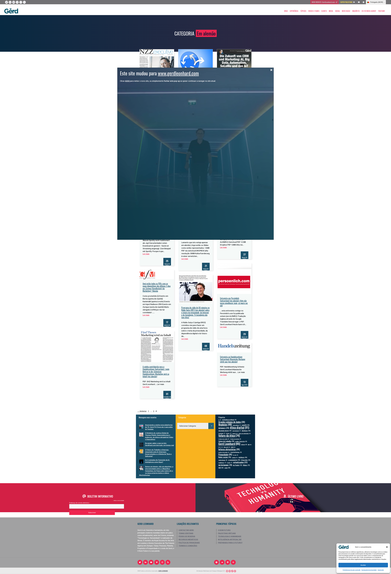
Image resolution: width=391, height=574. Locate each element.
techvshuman (222, 460)
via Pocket (237, 465)
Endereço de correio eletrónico (79, 503)
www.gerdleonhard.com (178, 73)
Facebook (221, 433)
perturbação (236, 431)
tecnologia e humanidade (229, 536)
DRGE (286, 11)
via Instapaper (225, 465)
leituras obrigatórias (229, 449)
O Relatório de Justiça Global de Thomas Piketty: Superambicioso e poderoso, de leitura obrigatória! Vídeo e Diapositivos (159, 436)
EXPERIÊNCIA (294, 11)
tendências (222, 462)
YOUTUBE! (381, 11)
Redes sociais (224, 457)
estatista (235, 457)
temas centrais (186, 533)
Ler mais (223, 247)
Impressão (381, 570)
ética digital (239, 427)
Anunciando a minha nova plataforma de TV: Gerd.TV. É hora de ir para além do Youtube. (159, 427)
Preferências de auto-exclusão (351, 570)
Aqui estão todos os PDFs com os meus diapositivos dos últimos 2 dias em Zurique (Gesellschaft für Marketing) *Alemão (157, 287)
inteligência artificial (229, 420)
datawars (223, 428)
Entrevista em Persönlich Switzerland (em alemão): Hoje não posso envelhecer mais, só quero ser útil (234, 302)
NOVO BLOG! (346, 11)
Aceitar (363, 565)
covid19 (245, 425)
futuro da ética (229, 435)
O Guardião (245, 460)
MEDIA (331, 11)
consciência (237, 425)
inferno (244, 444)
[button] (387, 547)
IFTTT (220, 447)
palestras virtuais (227, 533)
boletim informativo (224, 452)
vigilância (242, 457)
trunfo (229, 462)
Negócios (225, 424)
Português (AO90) (376, 2)
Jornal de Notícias (236, 452)
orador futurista (241, 441)
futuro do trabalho (226, 441)
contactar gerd (186, 530)
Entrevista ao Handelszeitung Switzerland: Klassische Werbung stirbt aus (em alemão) (232, 359)
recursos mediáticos (188, 539)
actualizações (240, 462)
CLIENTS (324, 11)
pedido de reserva (187, 536)
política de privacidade (189, 543)
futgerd (235, 433)
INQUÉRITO (356, 11)
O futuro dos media (223, 439)
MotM (233, 447)
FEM (221, 468)
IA (219, 420)
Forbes (228, 433)
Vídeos (246, 465)
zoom (227, 468)
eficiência (246, 430)
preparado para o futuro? (230, 543)
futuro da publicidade (245, 433)
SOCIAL (337, 11)
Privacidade (225, 454)
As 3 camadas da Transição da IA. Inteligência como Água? (157, 461)
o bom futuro (224, 530)
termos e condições (188, 546)
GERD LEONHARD (163, 571)
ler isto (235, 455)
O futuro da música (235, 439)
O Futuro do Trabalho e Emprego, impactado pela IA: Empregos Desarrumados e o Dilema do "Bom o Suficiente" (158, 453)
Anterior (142, 411)
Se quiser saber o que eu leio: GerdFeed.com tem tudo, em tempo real (159, 444)
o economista (234, 460)
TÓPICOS (303, 11)
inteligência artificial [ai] (229, 539)
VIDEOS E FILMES (313, 11)
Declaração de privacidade (369, 570)
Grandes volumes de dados (231, 422)
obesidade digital (225, 430)
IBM (249, 444)
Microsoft (227, 447)
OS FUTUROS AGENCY (369, 11)
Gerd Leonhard (229, 443)
